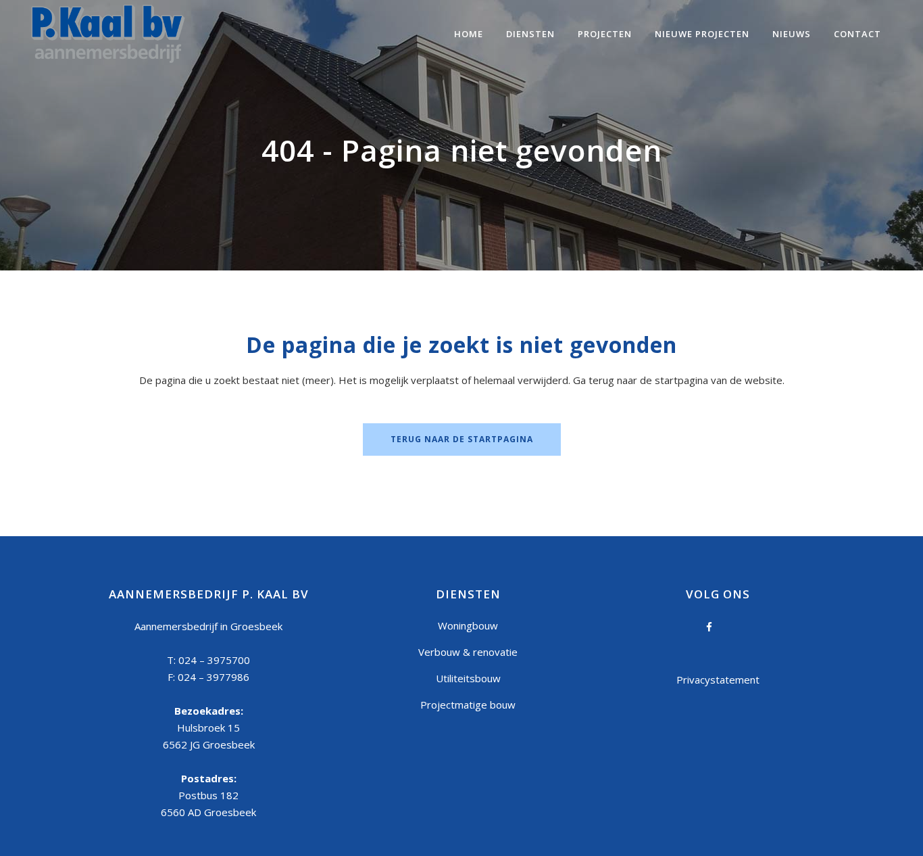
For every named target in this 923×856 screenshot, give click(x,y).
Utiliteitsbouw (468, 678)
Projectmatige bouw (468, 704)
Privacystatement (717, 679)
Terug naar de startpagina (462, 439)
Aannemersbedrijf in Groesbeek (208, 626)
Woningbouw (468, 625)
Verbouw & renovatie (468, 652)
